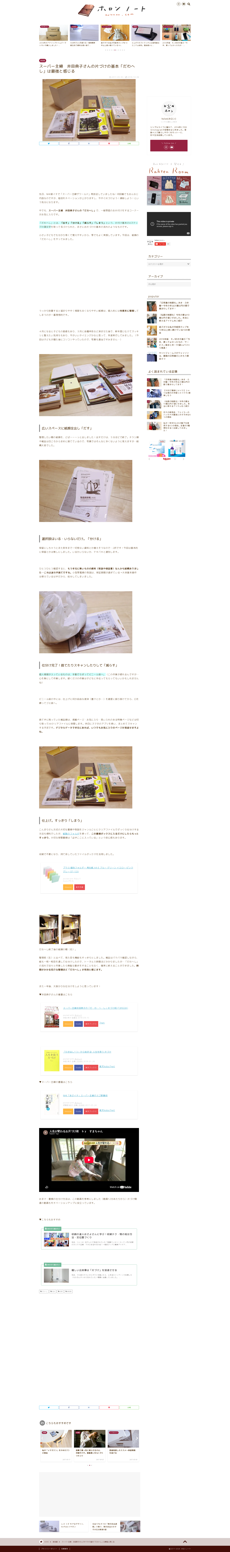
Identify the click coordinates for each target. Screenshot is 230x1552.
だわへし (44, 1291)
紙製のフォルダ (71, 833)
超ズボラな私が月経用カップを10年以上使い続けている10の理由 (174, 330)
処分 (53, 1291)
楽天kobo (104, 1066)
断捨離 (42, 61)
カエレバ (77, 879)
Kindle (78, 1024)
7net (102, 1022)
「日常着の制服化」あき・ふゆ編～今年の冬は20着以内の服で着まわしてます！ (174, 305)
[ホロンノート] (115, 18)
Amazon (68, 887)
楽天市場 (79, 887)
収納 (60, 1291)
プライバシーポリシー (49, 1549)
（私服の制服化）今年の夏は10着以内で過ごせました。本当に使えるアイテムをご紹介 (174, 317)
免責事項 (64, 1549)
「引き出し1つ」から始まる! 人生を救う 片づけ (87, 1051)
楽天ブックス (91, 1024)
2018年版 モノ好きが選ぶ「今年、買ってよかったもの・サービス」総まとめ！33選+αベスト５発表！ (174, 343)
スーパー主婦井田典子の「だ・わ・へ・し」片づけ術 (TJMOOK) (95, 1008)
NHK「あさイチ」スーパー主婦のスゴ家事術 (85, 1095)
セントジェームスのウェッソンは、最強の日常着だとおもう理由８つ (174, 356)
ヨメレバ (78, 1015)
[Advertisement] (89, 169)
